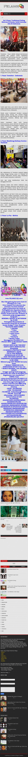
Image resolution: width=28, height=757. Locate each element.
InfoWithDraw (5, 615)
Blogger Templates (19, 755)
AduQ (3, 600)
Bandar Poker (4, 602)
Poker (3, 622)
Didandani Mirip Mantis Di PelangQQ (14, 696)
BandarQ (3, 606)
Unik (3, 631)
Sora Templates (12, 755)
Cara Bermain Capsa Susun (12, 574)
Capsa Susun (4, 611)
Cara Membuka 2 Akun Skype (13, 591)
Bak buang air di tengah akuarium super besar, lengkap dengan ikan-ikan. (13, 519)
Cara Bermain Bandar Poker (12, 569)
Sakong (3, 626)
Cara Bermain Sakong (11, 580)
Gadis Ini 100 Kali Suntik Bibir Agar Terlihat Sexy (10, 502)
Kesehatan (4, 617)
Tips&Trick (4, 628)
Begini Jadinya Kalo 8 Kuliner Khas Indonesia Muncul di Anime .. (13, 487)
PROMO (3, 624)
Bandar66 (3, 604)
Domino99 (4, 613)
